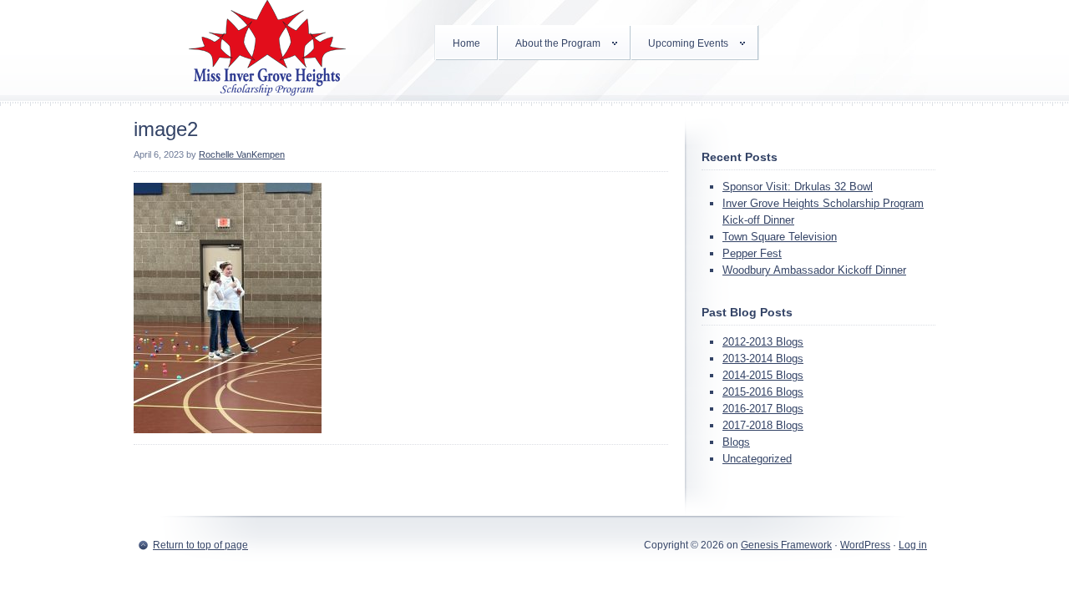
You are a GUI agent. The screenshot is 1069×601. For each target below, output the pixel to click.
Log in (913, 545)
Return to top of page (200, 545)
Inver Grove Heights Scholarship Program (267, 50)
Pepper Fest (752, 253)
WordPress (865, 545)
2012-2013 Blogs (762, 342)
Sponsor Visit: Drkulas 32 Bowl (797, 186)
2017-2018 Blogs (762, 425)
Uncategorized (757, 458)
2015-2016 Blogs (762, 392)
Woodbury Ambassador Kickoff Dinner (814, 270)
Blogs (736, 442)
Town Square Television (779, 236)
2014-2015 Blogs (762, 375)
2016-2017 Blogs (762, 408)
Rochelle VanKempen (242, 154)
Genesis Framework (786, 545)
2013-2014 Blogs (762, 358)
